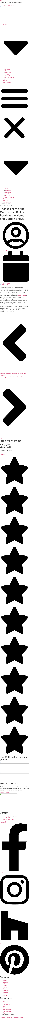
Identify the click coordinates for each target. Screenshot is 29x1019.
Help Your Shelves (7, 1004)
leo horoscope (22, 295)
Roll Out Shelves (9, 77)
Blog (4, 79)
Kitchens (7, 69)
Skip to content (4, 1)
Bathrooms (8, 72)
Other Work (8, 75)
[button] (14, 113)
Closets (7, 74)
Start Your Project (7, 82)
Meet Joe (5, 80)
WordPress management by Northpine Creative (12, 1017)
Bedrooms (8, 70)
